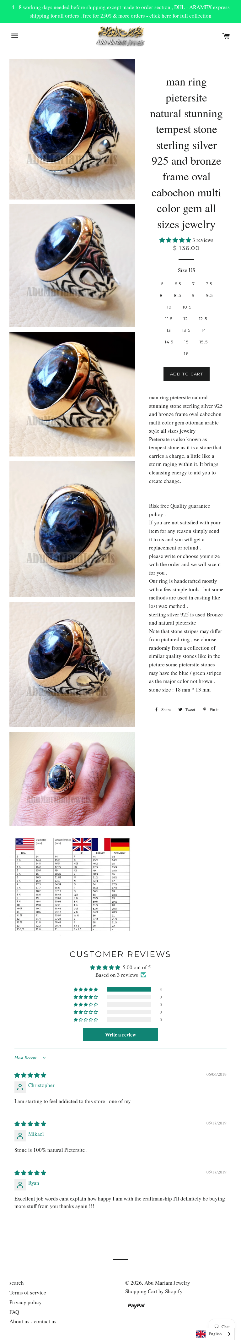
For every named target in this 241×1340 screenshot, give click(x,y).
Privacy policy (25, 1302)
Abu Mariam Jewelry (167, 1282)
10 (169, 306)
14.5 (169, 341)
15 (186, 341)
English (215, 1334)
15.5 (204, 341)
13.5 (186, 330)
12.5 (203, 318)
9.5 (209, 295)
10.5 (187, 306)
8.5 (177, 295)
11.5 (169, 318)
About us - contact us (32, 1321)
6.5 (177, 283)
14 (203, 330)
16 (186, 353)
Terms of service (27, 1292)
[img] (30, 1075)
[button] (175, 239)
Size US (186, 270)
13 (169, 330)
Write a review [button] (120, 1034)
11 (204, 306)
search (16, 1282)
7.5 (209, 283)
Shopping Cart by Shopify (154, 1291)
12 (186, 318)
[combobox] (214, 1334)
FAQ (14, 1311)
